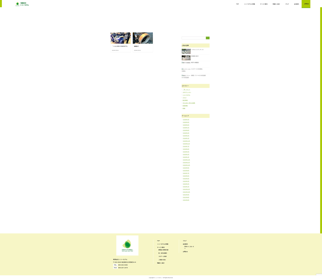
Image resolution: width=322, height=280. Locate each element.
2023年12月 (186, 141)
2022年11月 (186, 162)
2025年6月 (186, 125)
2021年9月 (186, 194)
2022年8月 (186, 170)
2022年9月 (186, 168)
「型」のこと (186, 89)
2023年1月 (186, 157)
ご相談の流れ (162, 259)
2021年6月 (186, 200)
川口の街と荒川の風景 (189, 103)
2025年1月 (186, 127)
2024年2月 (186, 135)
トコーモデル (186, 95)
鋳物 (184, 108)
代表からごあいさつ (189, 247)
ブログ (184, 97)
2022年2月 (186, 184)
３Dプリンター (187, 92)
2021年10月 (186, 192)
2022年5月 (186, 178)
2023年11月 (186, 143)
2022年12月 (186, 159)
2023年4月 (186, 151)
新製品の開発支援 (163, 249)
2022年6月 (186, 176)
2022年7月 (186, 173)
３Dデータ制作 (162, 256)
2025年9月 (186, 122)
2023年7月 (186, 146)
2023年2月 (186, 154)
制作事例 (185, 100)
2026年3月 (186, 119)
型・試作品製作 (162, 253)
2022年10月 (186, 165)
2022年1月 (186, 186)
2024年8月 (186, 130)
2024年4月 (186, 133)
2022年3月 (186, 181)
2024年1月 (186, 138)
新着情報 (185, 105)
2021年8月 (186, 197)
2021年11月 (186, 189)
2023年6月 (186, 149)
